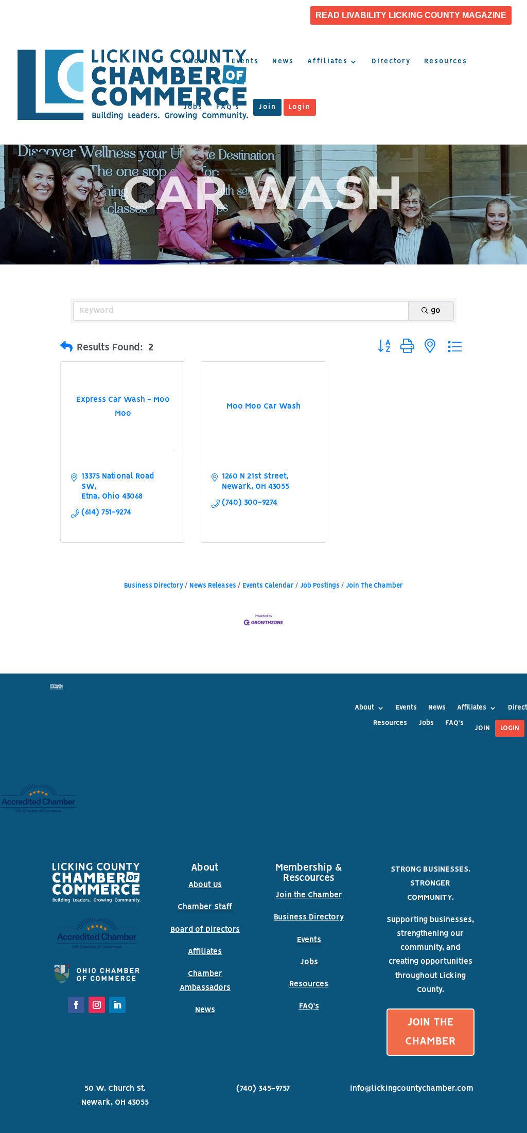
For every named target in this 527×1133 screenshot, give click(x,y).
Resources (445, 61)
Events (245, 61)
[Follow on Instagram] (97, 1005)
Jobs (193, 107)
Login (300, 107)
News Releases (212, 585)
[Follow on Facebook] (76, 1005)
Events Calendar (268, 585)
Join (267, 107)
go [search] (436, 311)
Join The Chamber (374, 585)
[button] (66, 348)
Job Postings (320, 585)
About (195, 61)
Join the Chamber (308, 895)
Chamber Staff (205, 907)
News (283, 61)
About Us (205, 885)
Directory (391, 61)
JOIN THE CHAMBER (430, 1032)
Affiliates (327, 61)
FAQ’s (228, 107)
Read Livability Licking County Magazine (410, 15)
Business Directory (153, 585)
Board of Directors (205, 930)
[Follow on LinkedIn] (117, 1005)
